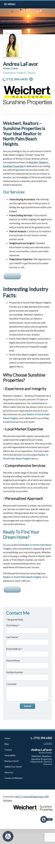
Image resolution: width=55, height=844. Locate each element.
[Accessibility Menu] (8, 836)
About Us (9, 772)
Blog (7, 744)
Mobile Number (14, 672)
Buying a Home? (12, 761)
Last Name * (12, 637)
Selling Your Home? (13, 766)
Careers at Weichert (13, 778)
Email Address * (14, 648)
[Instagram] (31, 79)
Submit (27, 706)
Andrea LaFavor (20, 64)
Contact (8, 750)
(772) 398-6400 (17, 79)
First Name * (12, 625)
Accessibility (10, 755)
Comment (11, 683)
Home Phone (13, 660)
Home (7, 738)
